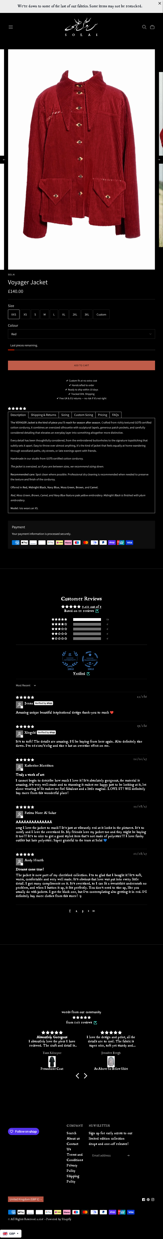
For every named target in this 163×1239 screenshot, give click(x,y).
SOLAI (11, 274)
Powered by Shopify (58, 1219)
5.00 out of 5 (92, 606)
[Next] (159, 160)
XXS (13, 314)
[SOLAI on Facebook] (143, 1200)
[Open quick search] (144, 27)
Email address (101, 1151)
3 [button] (83, 911)
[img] (25, 697)
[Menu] (11, 27)
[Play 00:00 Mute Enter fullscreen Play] (81, 159)
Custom (101, 314)
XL (63, 314)
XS (25, 314)
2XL (75, 314)
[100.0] (70, 659)
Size (11, 305)
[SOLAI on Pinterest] (148, 1200)
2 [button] (77, 911)
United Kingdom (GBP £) (24, 1199)
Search (71, 1133)
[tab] (18, 415)
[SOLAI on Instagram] (152, 1200)
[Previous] (4, 160)
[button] (17, 408)
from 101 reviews (79, 1022)
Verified (79, 674)
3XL (87, 314)
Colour (13, 325)
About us (73, 1138)
